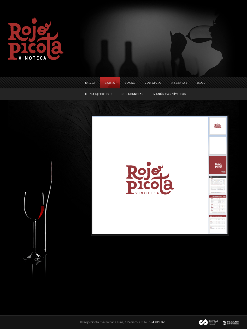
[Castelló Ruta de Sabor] (206, 322)
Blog (201, 82)
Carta (110, 82)
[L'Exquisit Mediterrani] (228, 322)
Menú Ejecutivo (98, 94)
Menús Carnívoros (169, 94)
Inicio (90, 82)
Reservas (179, 82)
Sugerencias (133, 94)
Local (130, 82)
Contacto (153, 82)
